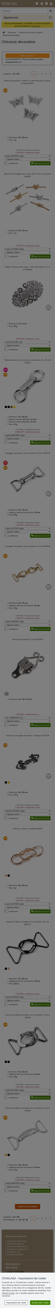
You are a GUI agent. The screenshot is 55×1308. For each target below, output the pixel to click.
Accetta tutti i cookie (40, 1303)
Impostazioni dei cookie (16, 1303)
